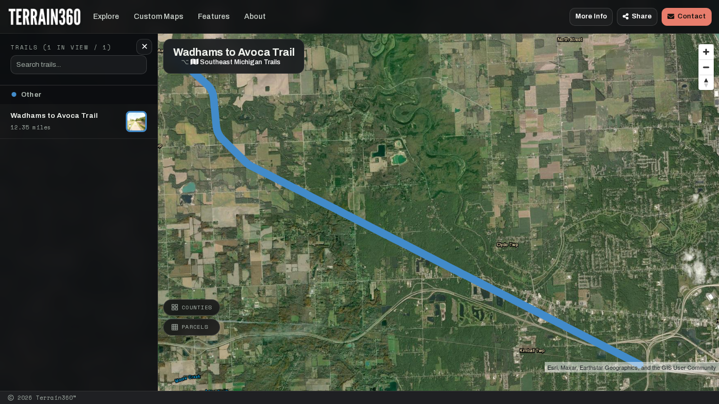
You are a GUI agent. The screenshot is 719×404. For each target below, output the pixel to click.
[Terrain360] (44, 16)
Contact (691, 16)
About (255, 17)
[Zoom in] (706, 51)
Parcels (195, 326)
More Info (591, 16)
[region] (359, 195)
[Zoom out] (706, 67)
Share (642, 16)
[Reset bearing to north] (706, 82)
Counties (197, 307)
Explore (106, 17)
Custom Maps (158, 17)
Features (213, 17)
